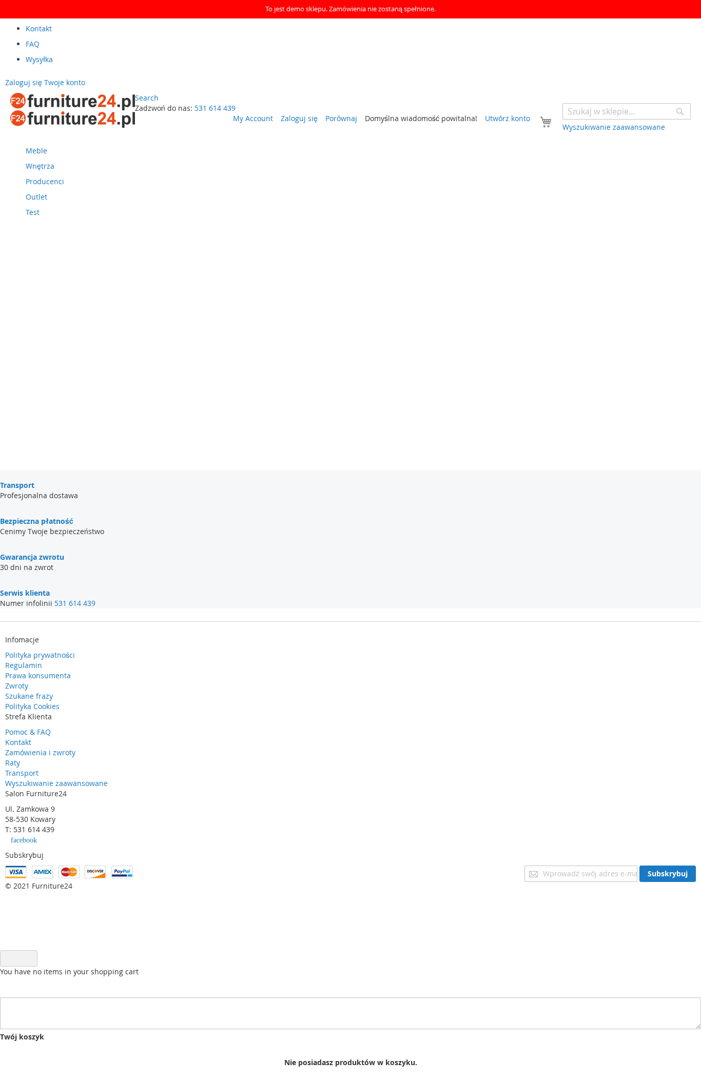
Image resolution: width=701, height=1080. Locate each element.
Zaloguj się (299, 118)
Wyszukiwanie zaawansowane (56, 783)
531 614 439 (215, 108)
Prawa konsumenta (38, 675)
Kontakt (18, 742)
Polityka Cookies (32, 706)
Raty (12, 763)
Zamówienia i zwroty (40, 752)
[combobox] (626, 111)
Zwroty (16, 686)
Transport (21, 773)
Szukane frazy (29, 696)
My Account (253, 118)
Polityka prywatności (40, 655)
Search (147, 98)
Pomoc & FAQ (28, 732)
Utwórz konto (507, 118)
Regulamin (23, 665)
